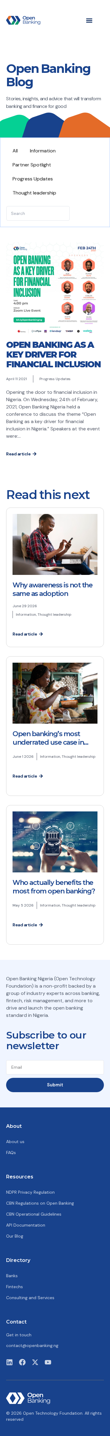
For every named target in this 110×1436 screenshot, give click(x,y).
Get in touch (18, 1335)
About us (15, 1141)
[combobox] (38, 213)
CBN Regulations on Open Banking (40, 1203)
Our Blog (14, 1236)
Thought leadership (34, 193)
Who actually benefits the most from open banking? (54, 886)
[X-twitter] (35, 1362)
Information (43, 151)
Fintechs (14, 1286)
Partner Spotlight (32, 165)
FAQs (11, 1152)
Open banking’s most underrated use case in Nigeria (48, 742)
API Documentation (25, 1225)
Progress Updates (33, 179)
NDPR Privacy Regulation (30, 1192)
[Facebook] (22, 1362)
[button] (89, 20)
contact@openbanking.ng (32, 1345)
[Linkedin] (9, 1362)
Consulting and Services (30, 1297)
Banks (12, 1275)
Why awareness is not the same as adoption (52, 589)
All (15, 151)
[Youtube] (48, 1362)
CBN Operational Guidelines (33, 1214)
